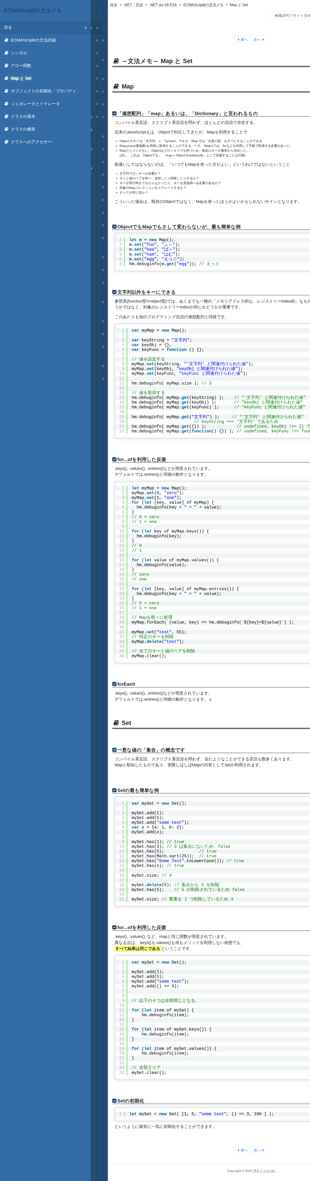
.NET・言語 (133, 5)
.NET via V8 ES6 (163, 5)
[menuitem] (45, 40)
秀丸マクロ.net (264, 1171)
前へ (244, 40)
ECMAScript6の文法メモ (203, 5)
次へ (257, 40)
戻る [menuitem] (8, 27)
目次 (113, 5)
